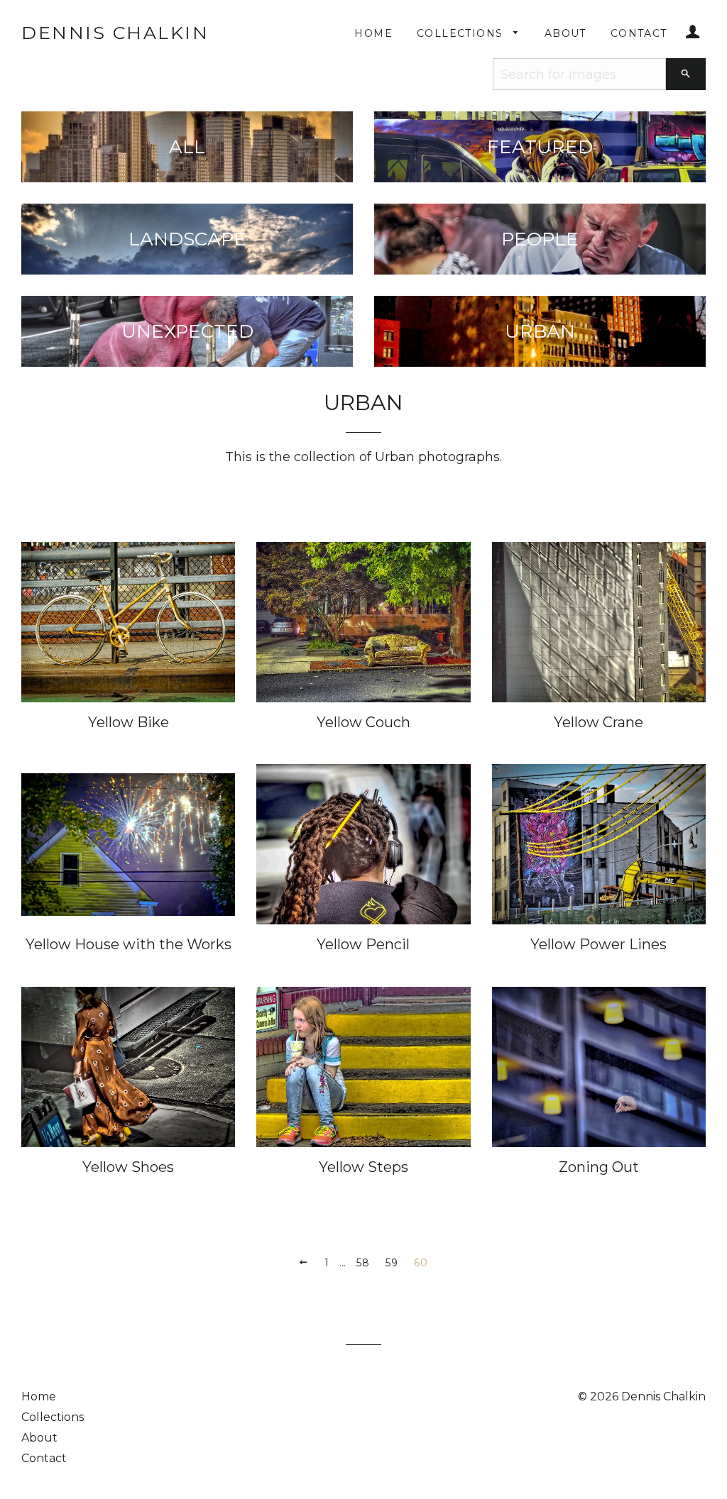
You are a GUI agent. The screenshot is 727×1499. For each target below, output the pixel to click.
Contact (639, 33)
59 (392, 1262)
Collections (462, 33)
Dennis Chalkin (115, 32)
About (565, 33)
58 (363, 1262)
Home (373, 33)
